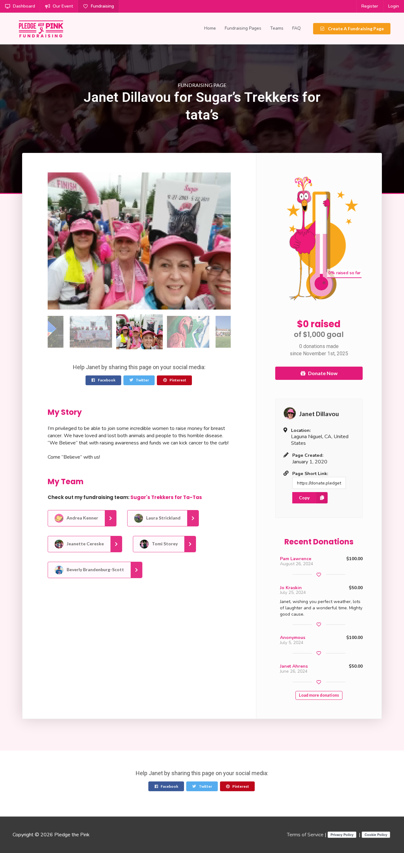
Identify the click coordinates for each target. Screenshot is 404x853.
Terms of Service (305, 834)
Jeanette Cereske (85, 543)
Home (210, 28)
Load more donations (319, 695)
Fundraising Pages (243, 28)
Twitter (142, 380)
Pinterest (177, 380)
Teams (276, 28)
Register (369, 6)
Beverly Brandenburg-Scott (95, 569)
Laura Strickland (163, 517)
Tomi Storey (164, 543)
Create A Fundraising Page (355, 28)
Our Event (63, 6)
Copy (304, 497)
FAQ (296, 28)
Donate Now (323, 373)
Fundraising (102, 6)
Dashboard (24, 6)
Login (393, 6)
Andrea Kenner (82, 517)
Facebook (106, 380)
